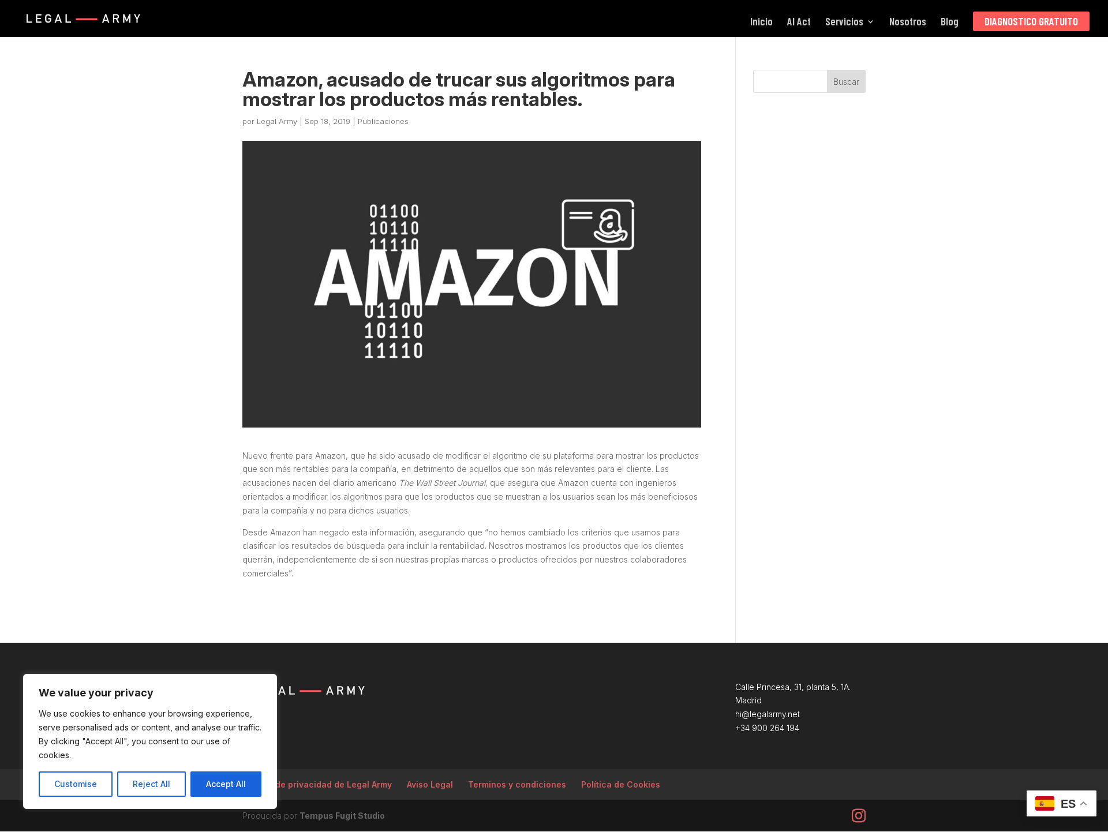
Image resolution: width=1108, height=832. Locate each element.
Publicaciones (383, 121)
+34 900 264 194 (767, 728)
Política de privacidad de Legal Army (317, 784)
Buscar (846, 82)
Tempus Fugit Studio (342, 815)
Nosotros (907, 22)
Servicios (844, 22)
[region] (150, 741)
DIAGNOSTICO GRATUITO (1031, 21)
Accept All (226, 784)
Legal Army (277, 121)
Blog (950, 22)
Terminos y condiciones (517, 784)
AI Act (799, 22)
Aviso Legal (430, 784)
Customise (75, 784)
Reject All (151, 784)
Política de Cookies (620, 784)
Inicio (761, 22)
